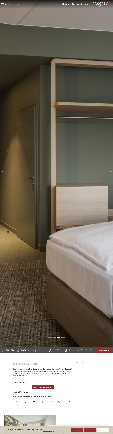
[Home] (101, 4)
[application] (56, 430)
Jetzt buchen (103, 350)
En (18, 4)
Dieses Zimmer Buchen (43, 387)
